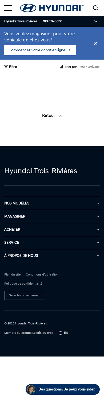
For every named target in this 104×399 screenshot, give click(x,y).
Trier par (71, 67)
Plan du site (12, 275)
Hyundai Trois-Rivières (20, 21)
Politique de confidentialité (23, 284)
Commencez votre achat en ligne (37, 50)
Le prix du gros (42, 333)
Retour (49, 115)
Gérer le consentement (25, 295)
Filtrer (13, 67)
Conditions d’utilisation (42, 275)
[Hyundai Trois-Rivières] (52, 8)
